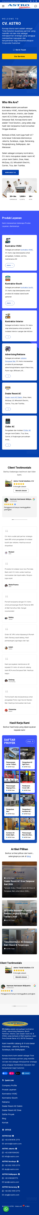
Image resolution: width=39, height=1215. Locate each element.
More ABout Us (10, 172)
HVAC (6, 939)
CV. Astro (6, 1029)
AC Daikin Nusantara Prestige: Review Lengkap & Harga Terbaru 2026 (18, 913)
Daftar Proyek (8, 1114)
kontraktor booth (27, 287)
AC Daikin (7, 907)
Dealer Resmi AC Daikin (12, 1106)
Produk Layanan (9, 1090)
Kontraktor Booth (10, 1098)
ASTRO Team (10, 878)
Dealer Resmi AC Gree (11, 1110)
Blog (4, 1118)
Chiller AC (27, 430)
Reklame (6, 1102)
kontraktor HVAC (27, 250)
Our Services (19, 56)
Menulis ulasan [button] (21, 491)
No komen (19, 878)
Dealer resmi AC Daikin (13, 397)
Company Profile (9, 1085)
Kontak (5, 1122)
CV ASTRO (10, 1206)
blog (29, 856)
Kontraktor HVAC (9, 1094)
